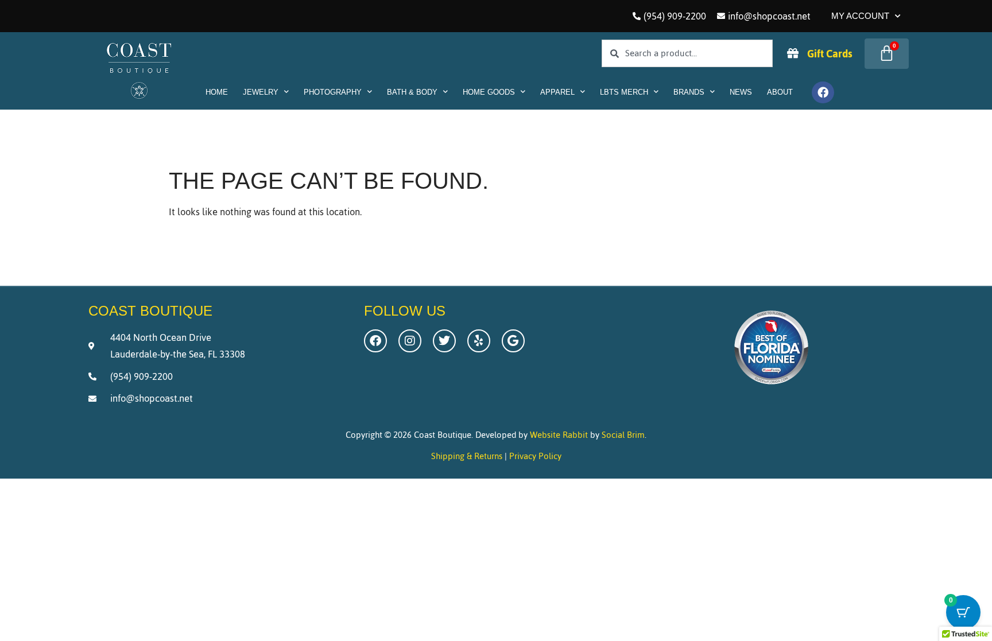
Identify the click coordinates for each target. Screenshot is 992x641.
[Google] (513, 340)
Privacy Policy (535, 456)
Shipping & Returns (466, 456)
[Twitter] (444, 340)
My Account (860, 16)
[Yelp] (478, 340)
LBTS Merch (624, 92)
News (741, 92)
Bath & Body (412, 92)
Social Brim (623, 434)
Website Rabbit (559, 434)
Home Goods (489, 92)
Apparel (557, 92)
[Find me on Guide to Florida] (771, 387)
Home (217, 92)
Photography (333, 92)
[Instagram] (409, 340)
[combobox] (687, 53)
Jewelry (260, 92)
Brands (688, 92)
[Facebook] (823, 92)
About (780, 92)
